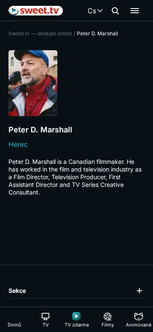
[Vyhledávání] (115, 10)
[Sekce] (134, 10)
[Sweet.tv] (35, 11)
